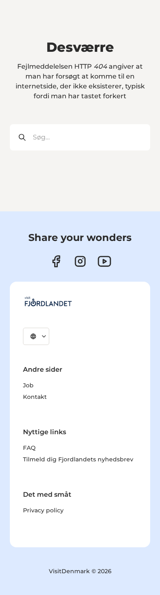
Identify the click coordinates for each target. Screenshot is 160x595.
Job (28, 385)
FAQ (29, 447)
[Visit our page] (80, 261)
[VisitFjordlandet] (48, 301)
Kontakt (35, 397)
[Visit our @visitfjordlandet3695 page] (104, 261)
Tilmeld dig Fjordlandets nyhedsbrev (78, 459)
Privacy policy (43, 510)
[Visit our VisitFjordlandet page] (56, 261)
